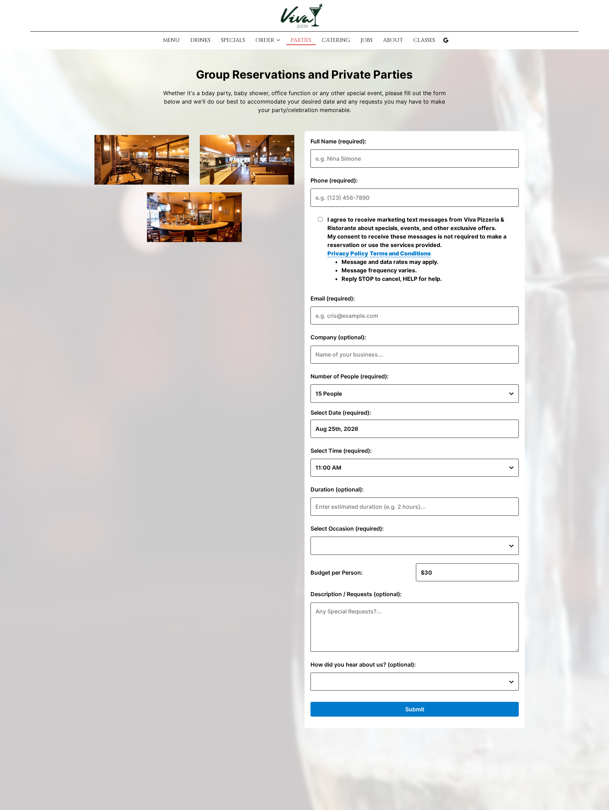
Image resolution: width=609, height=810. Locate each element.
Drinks (200, 40)
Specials (233, 40)
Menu (171, 40)
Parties (301, 40)
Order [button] (266, 40)
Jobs (367, 40)
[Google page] (445, 40)
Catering (336, 40)
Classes (424, 40)
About (393, 40)
